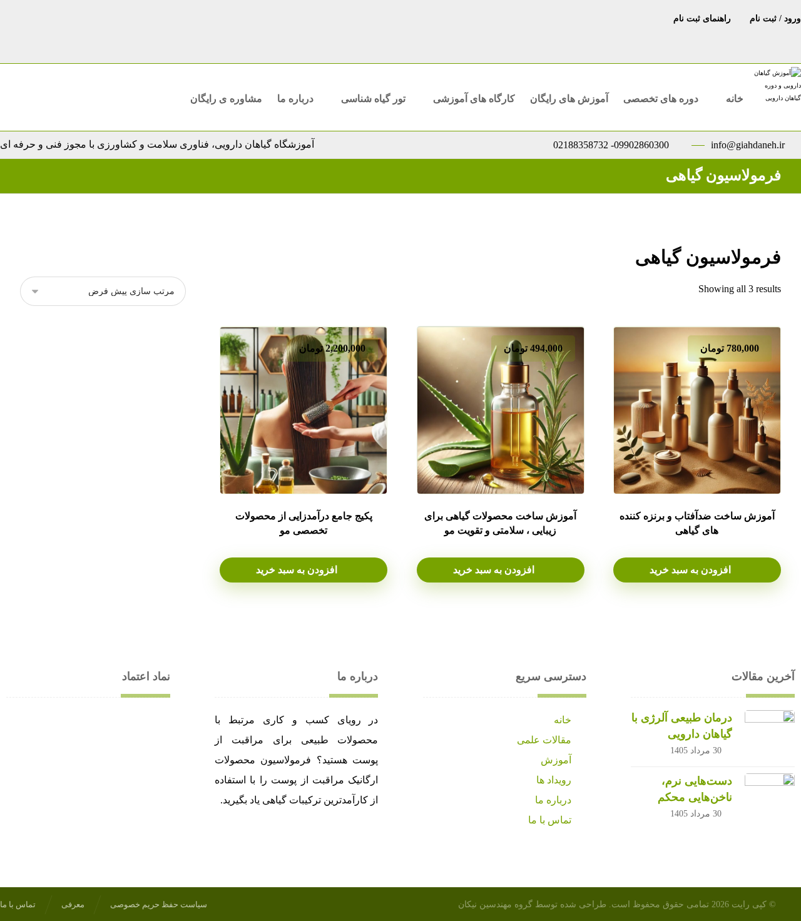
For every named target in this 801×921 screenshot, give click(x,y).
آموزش (556, 760)
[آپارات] (363, 17)
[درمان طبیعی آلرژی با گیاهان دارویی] (770, 735)
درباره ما (553, 800)
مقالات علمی (544, 740)
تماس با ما (549, 820)
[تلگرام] (438, 17)
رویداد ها (553, 780)
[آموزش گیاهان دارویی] (776, 93)
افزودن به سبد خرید (690, 569)
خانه (562, 720)
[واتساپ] (388, 17)
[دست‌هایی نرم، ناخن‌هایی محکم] (770, 798)
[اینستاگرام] (413, 17)
